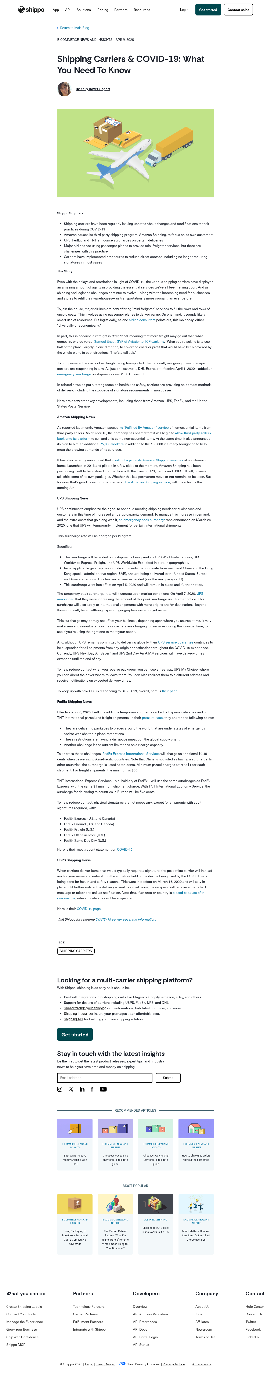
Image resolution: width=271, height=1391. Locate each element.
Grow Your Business (21, 1329)
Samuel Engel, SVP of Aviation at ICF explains (129, 341)
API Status (141, 1344)
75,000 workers (112, 443)
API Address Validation (150, 1313)
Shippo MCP (15, 1344)
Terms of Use (205, 1336)
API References (145, 1321)
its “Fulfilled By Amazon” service (144, 427)
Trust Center (105, 1363)
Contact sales (238, 9)
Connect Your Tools (21, 1313)
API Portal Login (145, 1336)
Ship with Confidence (22, 1336)
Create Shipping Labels (24, 1306)
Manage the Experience (24, 1321)
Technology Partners (89, 1306)
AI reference (202, 1363)
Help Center (255, 1306)
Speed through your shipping (85, 1008)
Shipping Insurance (78, 1014)
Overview (140, 1306)
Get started (208, 9)
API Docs (140, 1329)
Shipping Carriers (76, 951)
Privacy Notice (174, 1363)
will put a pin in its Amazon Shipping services (149, 459)
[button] (56, 9)
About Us (202, 1306)
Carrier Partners (85, 1313)
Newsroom (203, 1329)
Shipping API (73, 1019)
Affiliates (202, 1321)
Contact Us (254, 1313)
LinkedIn (252, 1336)
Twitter (251, 1321)
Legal (89, 1363)
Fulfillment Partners (88, 1321)
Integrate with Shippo (89, 1329)
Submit (168, 1078)
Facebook (253, 1329)
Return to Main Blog (74, 28)
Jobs (198, 1313)
